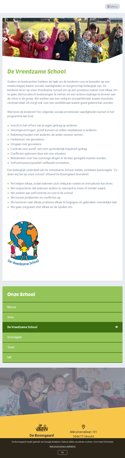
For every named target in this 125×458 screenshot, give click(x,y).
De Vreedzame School (22, 327)
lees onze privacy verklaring (63, 446)
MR (9, 357)
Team (11, 347)
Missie (11, 307)
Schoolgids (14, 337)
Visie (10, 317)
